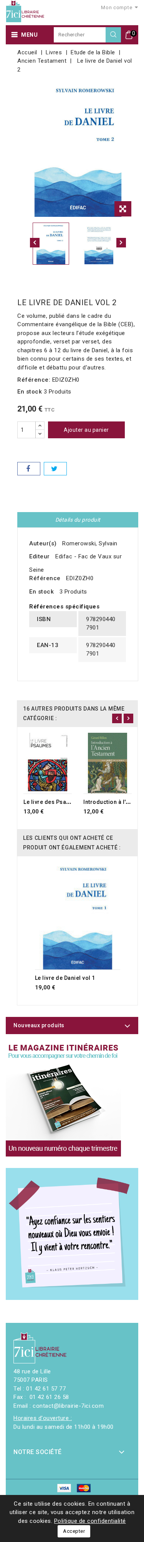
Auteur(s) (43, 543)
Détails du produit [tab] (78, 520)
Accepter (74, 1531)
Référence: (33, 379)
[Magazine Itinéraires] (63, 1099)
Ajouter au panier (86, 430)
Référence (45, 578)
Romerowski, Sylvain (90, 543)
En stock (29, 391)
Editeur (39, 556)
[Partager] (29, 468)
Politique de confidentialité (90, 1521)
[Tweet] (55, 468)
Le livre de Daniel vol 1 (65, 978)
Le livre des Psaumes (52, 802)
